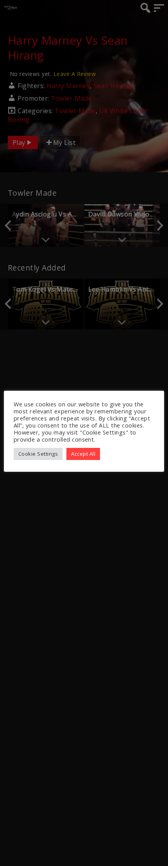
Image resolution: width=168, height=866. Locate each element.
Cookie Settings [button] (38, 453)
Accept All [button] (83, 453)
